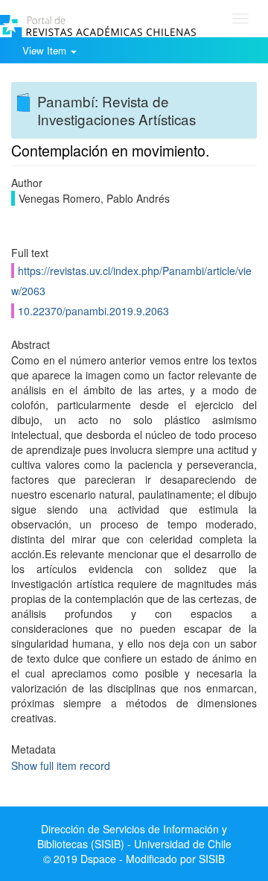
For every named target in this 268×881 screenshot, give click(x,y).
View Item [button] (45, 50)
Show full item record (60, 765)
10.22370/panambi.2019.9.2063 (93, 310)
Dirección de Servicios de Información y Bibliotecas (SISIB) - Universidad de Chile (134, 836)
